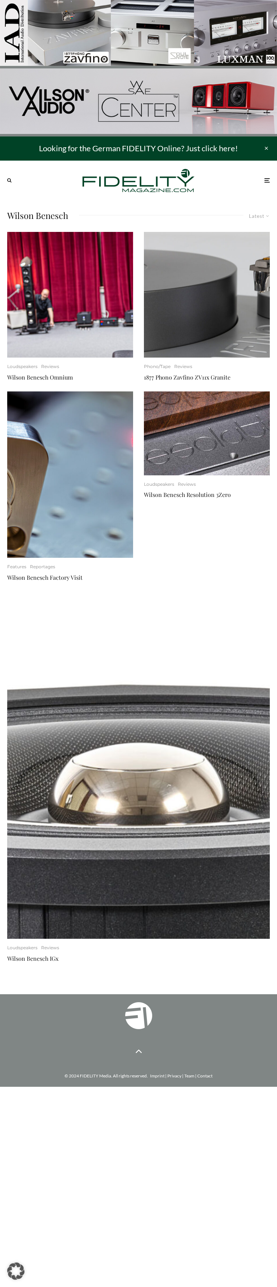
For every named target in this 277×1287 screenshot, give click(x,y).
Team (189, 1076)
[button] (16, 1271)
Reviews (50, 366)
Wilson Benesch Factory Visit (45, 577)
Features (16, 566)
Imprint (157, 1076)
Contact (204, 1076)
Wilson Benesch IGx (32, 958)
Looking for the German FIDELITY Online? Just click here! (138, 148)
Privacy (174, 1076)
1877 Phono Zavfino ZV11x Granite (187, 377)
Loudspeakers (22, 366)
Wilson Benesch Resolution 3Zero (187, 494)
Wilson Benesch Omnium (40, 377)
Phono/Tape (157, 366)
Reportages (42, 566)
